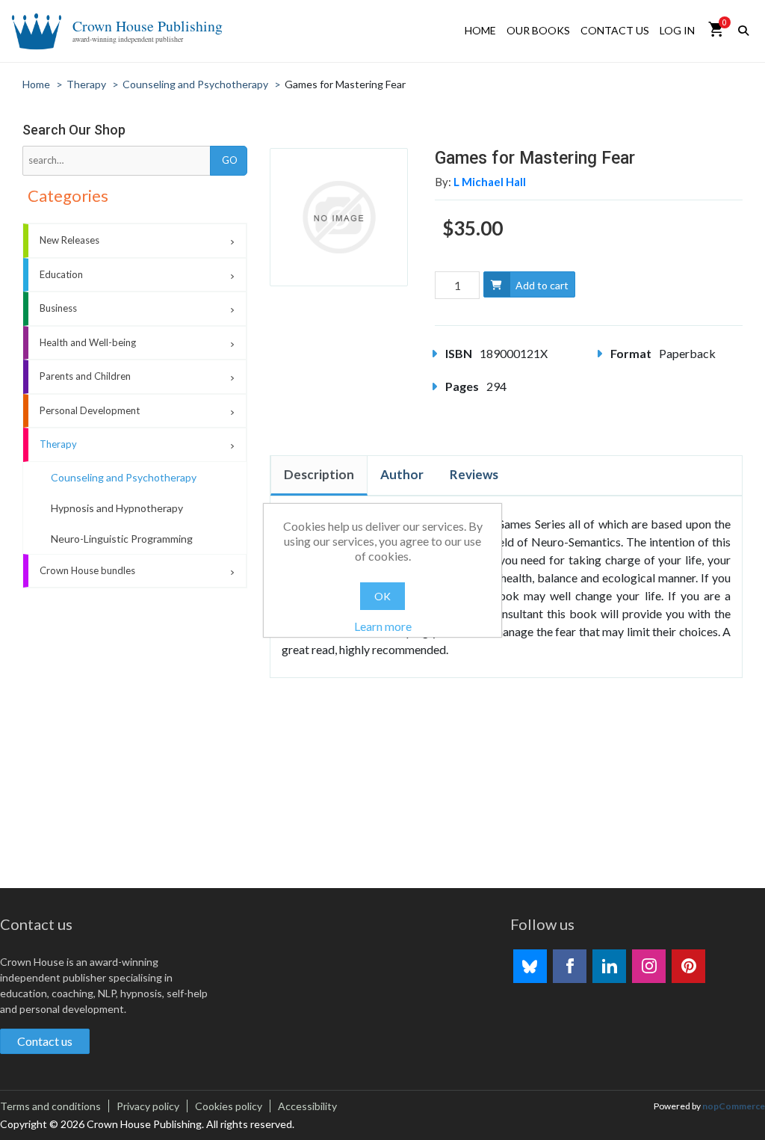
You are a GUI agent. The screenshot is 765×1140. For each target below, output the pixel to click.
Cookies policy (228, 1106)
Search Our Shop (74, 130)
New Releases (69, 240)
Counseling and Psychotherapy (123, 477)
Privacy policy (148, 1106)
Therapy (58, 444)
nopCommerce (733, 1106)
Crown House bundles (87, 570)
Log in (677, 30)
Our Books (538, 30)
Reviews (474, 474)
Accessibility (307, 1106)
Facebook (569, 966)
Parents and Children (85, 376)
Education (61, 274)
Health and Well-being (88, 342)
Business (58, 308)
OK (382, 596)
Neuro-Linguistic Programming (122, 538)
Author (402, 474)
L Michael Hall (489, 181)
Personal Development (90, 410)
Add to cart (542, 285)
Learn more (383, 626)
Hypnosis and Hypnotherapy (117, 508)
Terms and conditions (50, 1106)
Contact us (614, 30)
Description (319, 474)
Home (480, 30)
